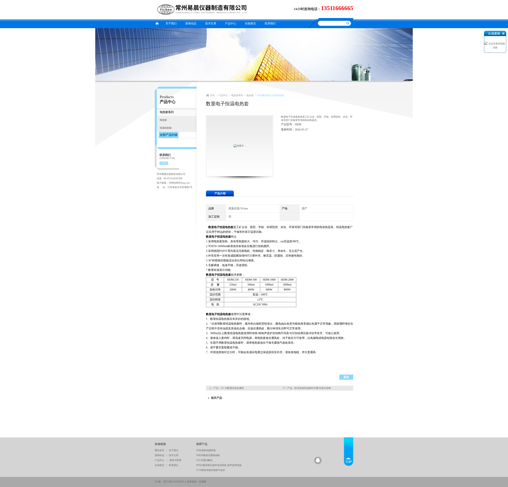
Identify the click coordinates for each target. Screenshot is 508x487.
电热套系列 (237, 95)
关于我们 (171, 23)
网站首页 (159, 450)
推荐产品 (201, 444)
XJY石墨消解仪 (204, 460)
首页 (157, 23)
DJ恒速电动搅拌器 (206, 450)
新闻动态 (190, 23)
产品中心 (230, 23)
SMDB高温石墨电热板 (208, 455)
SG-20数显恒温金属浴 (232, 388)
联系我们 (270, 23)
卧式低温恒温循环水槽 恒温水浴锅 (312, 388)
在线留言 (250, 23)
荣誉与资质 (175, 460)
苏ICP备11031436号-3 (174, 481)
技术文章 (210, 23)
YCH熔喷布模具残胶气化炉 (210, 470)
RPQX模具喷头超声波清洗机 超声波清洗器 (218, 465)
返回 (346, 377)
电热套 (250, 95)
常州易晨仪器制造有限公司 (203, 9)
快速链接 (160, 444)
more (163, 163)
